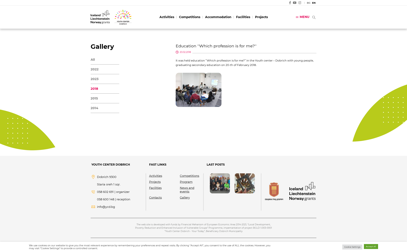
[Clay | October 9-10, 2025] (245, 183)
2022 (95, 69)
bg (308, 2)
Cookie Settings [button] (352, 247)
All (93, 59)
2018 (94, 89)
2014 (94, 108)
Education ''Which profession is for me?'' (216, 46)
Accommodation (218, 17)
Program (186, 182)
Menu (304, 17)
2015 (94, 98)
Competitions (189, 17)
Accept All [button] (371, 246)
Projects (261, 17)
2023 (95, 79)
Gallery (185, 197)
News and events (187, 189)
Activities (166, 17)
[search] (313, 17)
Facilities (243, 17)
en (314, 2)
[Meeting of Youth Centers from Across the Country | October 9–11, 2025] (220, 183)
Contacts (155, 197)
